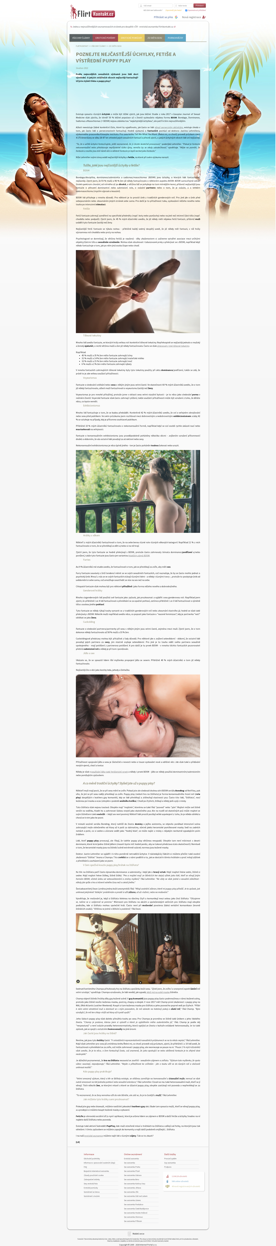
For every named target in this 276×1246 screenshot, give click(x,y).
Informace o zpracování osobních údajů (99, 1163)
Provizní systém (170, 1158)
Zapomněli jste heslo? (173, 10)
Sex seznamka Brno (131, 1179)
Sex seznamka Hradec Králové (135, 1213)
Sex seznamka (129, 1163)
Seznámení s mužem (92, 1196)
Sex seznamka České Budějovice (136, 1208)
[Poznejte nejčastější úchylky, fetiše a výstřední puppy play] (171, 107)
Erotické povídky (105, 37)
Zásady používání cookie (93, 1175)
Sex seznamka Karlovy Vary (134, 1183)
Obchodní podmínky (92, 1158)
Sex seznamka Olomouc (133, 1217)
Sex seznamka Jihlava (132, 1188)
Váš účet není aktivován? (152, 10)
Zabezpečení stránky (92, 1179)
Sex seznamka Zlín (131, 1192)
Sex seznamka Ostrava (132, 1175)
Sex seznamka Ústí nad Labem (135, 1196)
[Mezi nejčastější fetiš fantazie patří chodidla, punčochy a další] (138, 332)
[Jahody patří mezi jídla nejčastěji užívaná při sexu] (138, 756)
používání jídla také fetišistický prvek (109, 771)
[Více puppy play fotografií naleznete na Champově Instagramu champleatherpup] (138, 983)
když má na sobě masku (158, 992)
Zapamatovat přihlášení (196, 10)
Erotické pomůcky (131, 37)
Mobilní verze (138, 1233)
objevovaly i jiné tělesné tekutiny (173, 345)
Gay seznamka (170, 1163)
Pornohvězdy (175, 37)
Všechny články (81, 37)
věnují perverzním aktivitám (169, 127)
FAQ (85, 1167)
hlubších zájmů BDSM (139, 555)
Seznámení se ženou (92, 1192)
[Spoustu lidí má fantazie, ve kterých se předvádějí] (138, 532)
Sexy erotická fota (91, 1183)
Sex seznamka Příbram (133, 1221)
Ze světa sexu (154, 37)
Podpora (167, 1167)
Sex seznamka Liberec (132, 1200)
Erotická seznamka (131, 1158)
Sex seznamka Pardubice (133, 1204)
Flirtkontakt (82, 46)
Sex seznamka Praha (132, 1167)
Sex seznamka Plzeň (132, 1171)
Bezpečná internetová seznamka (96, 1171)
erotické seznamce (93, 1135)
